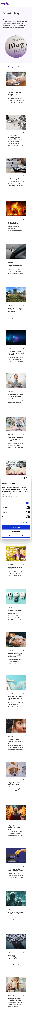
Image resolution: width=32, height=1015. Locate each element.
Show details (23, 522)
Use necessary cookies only (16, 535)
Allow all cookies (16, 527)
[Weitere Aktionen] (24, 90)
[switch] (28, 507)
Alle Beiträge (9, 67)
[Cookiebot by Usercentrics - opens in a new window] (23, 478)
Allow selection (16, 531)
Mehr (18, 67)
